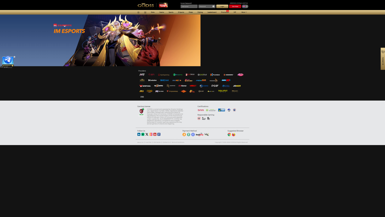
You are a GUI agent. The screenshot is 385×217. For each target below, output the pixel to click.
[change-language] (245, 6)
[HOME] (138, 12)
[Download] (145, 12)
